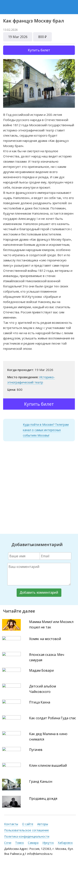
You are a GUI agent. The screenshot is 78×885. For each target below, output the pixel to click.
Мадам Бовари (41, 670)
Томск (19, 843)
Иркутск (48, 843)
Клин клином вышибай (48, 765)
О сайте (27, 824)
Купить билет (39, 50)
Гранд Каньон (40, 781)
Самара (33, 843)
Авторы (42, 824)
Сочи (7, 843)
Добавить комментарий (39, 593)
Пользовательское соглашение (26, 830)
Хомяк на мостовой (45, 639)
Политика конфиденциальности (26, 836)
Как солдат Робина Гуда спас (52, 718)
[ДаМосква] (39, 7)
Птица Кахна (39, 702)
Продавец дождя (43, 798)
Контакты (11, 824)
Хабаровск (65, 843)
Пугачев (35, 749)
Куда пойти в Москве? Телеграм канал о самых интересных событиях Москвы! (46, 430)
